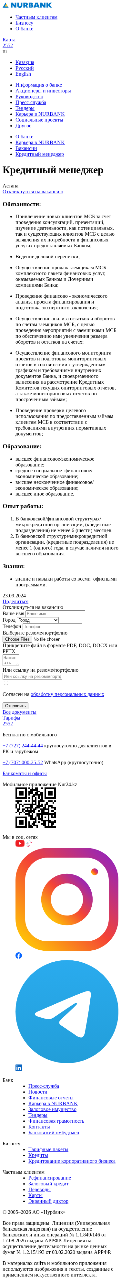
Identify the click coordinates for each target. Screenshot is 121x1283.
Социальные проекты (39, 120)
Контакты (39, 1126)
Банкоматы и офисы (25, 773)
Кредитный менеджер (39, 154)
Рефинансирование (49, 1178)
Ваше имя (13, 613)
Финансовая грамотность (56, 1121)
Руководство (29, 96)
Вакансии (26, 148)
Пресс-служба (30, 102)
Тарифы (11, 718)
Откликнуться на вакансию (33, 191)
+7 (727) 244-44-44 (23, 745)
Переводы (39, 1189)
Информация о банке (38, 85)
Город (9, 620)
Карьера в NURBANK (40, 114)
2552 (8, 45)
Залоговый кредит (48, 1183)
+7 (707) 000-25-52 (23, 762)
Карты (35, 1195)
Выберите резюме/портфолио (35, 633)
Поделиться (15, 601)
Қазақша (24, 62)
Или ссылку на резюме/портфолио (40, 670)
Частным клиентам (36, 17)
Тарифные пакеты (48, 1149)
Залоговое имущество (52, 1109)
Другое (23, 125)
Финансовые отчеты (51, 1097)
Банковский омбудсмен (53, 1132)
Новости (37, 1092)
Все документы (19, 712)
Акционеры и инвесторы (43, 90)
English (23, 74)
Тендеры (25, 108)
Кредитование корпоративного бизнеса (72, 1161)
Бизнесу (24, 23)
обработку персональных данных (67, 694)
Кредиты (38, 1155)
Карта (9, 39)
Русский (24, 68)
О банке (24, 28)
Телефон (12, 626)
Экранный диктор (48, 1201)
